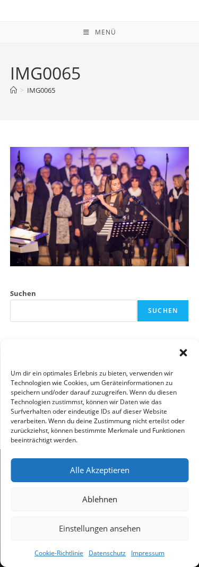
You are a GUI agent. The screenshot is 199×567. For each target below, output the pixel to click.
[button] (183, 352)
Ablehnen (99, 499)
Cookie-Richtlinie (58, 552)
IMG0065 (41, 90)
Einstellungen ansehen (100, 528)
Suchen (23, 293)
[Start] (13, 90)
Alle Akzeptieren (99, 470)
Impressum (148, 552)
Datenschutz (107, 552)
